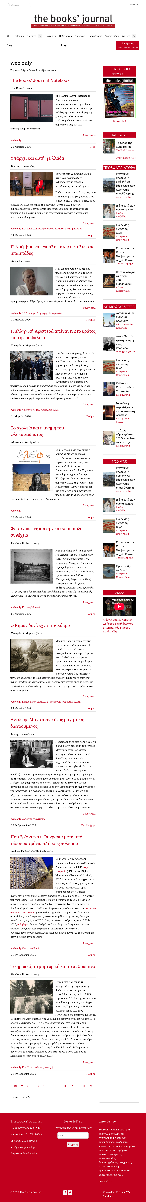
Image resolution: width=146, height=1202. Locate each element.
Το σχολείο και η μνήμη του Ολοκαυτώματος (37, 430)
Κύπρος (26, 701)
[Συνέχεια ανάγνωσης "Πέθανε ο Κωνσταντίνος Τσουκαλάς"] (109, 388)
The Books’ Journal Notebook (40, 80)
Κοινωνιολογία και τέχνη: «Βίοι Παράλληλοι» (125, 278)
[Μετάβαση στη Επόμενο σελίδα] (84, 1086)
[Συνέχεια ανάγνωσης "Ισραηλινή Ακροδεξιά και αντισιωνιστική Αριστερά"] (109, 412)
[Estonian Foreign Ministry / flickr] (31, 872)
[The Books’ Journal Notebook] (31, 107)
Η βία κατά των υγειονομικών (125, 207)
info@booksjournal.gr (22, 1147)
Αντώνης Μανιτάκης (33, 818)
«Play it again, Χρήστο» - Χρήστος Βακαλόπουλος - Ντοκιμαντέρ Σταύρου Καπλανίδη (119, 625)
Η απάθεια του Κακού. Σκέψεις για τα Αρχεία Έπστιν (125, 254)
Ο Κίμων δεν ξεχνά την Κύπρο (40, 625)
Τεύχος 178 (119, 120)
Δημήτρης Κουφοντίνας (50, 313)
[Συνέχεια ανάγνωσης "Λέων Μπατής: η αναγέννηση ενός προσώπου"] (109, 343)
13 (78, 1086)
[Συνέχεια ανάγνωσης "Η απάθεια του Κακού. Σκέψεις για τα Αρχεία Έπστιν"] (109, 255)
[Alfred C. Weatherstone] (31, 655)
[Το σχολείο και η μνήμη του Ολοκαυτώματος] (31, 469)
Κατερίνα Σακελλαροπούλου (38, 228)
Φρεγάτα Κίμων (31, 409)
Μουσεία (36, 607)
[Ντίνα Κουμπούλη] (31, 183)
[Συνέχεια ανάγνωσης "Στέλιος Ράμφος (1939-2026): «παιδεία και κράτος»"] (109, 437)
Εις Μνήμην (88, 825)
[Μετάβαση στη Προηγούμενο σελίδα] (22, 1086)
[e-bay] (31, 996)
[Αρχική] (10, 36)
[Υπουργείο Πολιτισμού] (31, 566)
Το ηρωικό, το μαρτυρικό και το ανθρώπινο (52, 966)
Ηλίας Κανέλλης (123, 395)
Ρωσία (37, 948)
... (33, 1086)
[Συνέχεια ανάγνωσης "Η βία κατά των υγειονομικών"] (109, 210)
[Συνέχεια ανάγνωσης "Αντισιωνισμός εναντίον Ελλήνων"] (109, 319)
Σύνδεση (134, 4)
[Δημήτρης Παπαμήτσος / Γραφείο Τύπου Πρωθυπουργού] (31, 365)
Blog (92, 146)
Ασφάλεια (46, 409)
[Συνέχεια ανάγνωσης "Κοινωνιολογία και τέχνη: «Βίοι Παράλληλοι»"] (109, 281)
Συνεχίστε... (89, 134)
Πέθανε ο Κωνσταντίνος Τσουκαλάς (125, 387)
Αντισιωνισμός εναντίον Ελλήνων (125, 317)
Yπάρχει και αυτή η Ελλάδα (37, 158)
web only (16, 140)
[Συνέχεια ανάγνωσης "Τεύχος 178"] (119, 97)
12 (71, 1086)
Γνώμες (90, 235)
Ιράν (34, 701)
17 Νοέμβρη (29, 313)
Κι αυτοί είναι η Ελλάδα (68, 228)
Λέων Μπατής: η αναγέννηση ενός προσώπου (125, 342)
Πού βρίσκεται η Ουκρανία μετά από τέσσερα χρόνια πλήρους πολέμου (46, 839)
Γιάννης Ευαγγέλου (125, 351)
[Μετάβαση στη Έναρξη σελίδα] (15, 1086)
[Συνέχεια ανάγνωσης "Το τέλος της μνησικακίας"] (109, 146)
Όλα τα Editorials (126, 157)
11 (65, 1086)
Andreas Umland (124, 197)
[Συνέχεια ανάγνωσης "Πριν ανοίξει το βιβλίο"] (109, 571)
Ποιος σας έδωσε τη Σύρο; (122, 229)
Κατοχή (26, 607)
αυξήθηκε (22, 924)
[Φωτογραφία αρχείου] (31, 753)
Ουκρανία (27, 948)
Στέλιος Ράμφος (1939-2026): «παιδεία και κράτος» (125, 436)
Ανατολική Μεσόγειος (50, 701)
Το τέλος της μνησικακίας (124, 145)
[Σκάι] (31, 280)
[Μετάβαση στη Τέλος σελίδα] (91, 1086)
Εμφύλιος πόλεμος (33, 1067)
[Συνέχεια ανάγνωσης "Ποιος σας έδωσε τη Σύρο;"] (109, 231)
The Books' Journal (125, 150)
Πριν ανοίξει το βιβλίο (124, 568)
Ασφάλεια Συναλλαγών (23, 1153)
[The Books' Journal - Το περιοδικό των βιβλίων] (73, 20)
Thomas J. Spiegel (124, 263)
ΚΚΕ (56, 409)
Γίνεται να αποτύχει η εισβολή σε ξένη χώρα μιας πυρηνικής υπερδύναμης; (125, 183)
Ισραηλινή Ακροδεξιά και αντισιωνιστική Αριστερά (125, 409)
